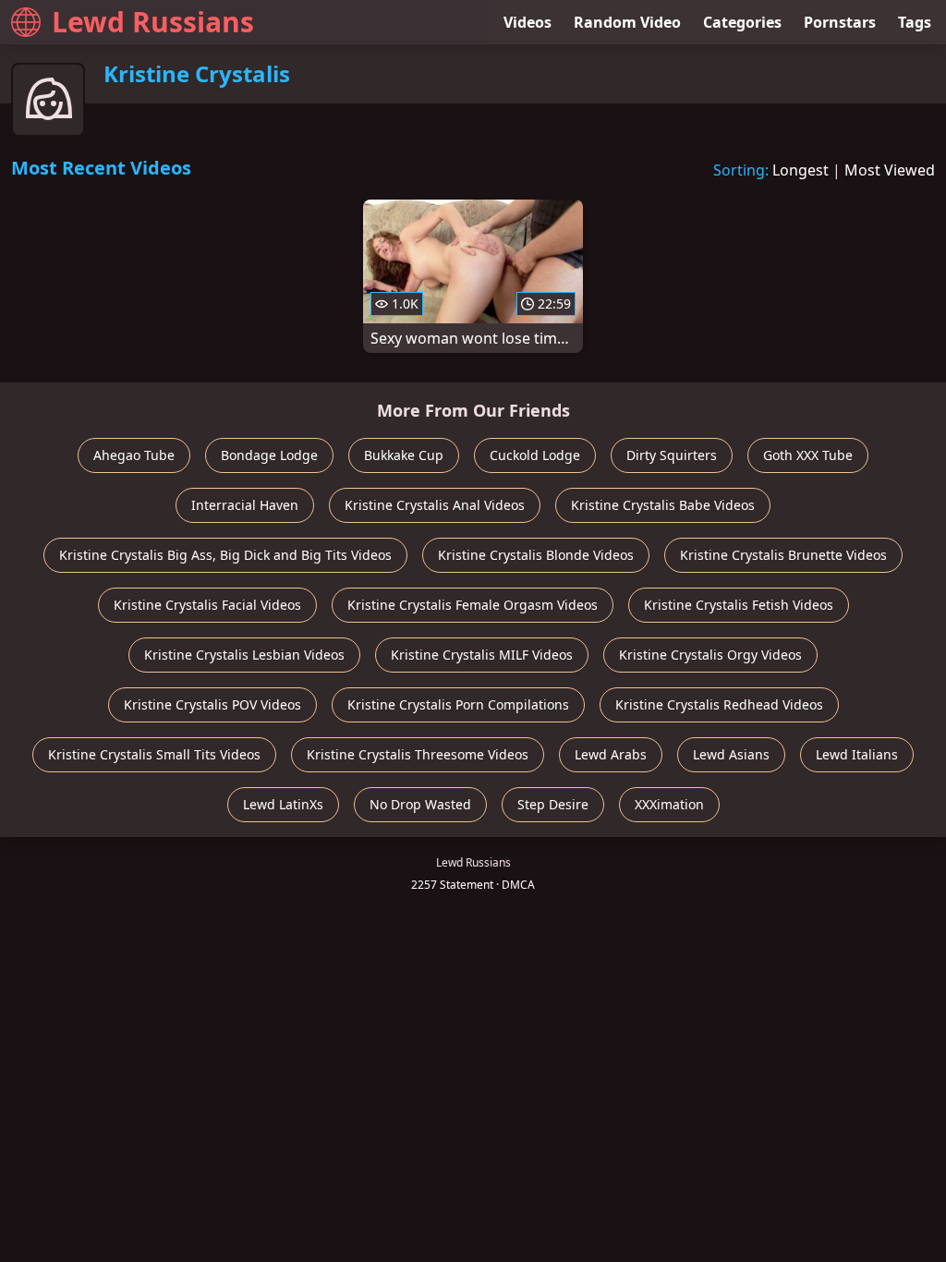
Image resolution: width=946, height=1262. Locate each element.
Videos (527, 22)
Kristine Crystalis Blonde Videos (536, 555)
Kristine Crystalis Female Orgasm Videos (472, 604)
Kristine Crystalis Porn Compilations (458, 704)
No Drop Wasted (420, 804)
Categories (742, 22)
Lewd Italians (857, 754)
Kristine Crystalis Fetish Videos (738, 604)
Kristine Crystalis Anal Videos (435, 505)
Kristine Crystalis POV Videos (212, 704)
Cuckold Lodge (535, 455)
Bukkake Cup (403, 455)
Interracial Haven (244, 505)
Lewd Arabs (611, 754)
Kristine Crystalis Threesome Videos (417, 754)
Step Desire (552, 804)
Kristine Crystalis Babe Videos (663, 505)
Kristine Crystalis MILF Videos (482, 654)
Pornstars (840, 22)
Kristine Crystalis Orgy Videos (710, 654)
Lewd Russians (153, 22)
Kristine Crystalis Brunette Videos (783, 555)
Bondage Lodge (269, 455)
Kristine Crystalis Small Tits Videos (154, 754)
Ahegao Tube (134, 455)
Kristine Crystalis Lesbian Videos (244, 654)
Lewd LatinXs (283, 804)
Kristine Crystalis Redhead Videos (719, 704)
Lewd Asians (731, 754)
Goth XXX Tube (808, 455)
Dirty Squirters (671, 455)
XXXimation (669, 804)
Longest (800, 170)
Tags (914, 22)
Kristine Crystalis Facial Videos (207, 604)
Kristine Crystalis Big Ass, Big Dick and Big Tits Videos (225, 555)
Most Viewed (889, 170)
